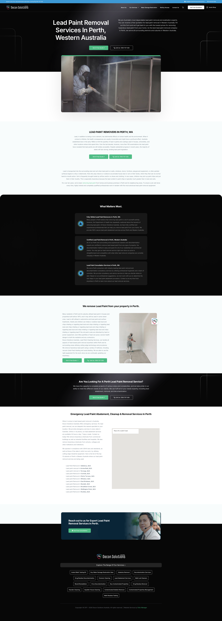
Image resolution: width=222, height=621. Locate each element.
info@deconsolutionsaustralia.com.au (195, 1)
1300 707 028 (39, 1)
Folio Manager (142, 607)
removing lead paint (89, 183)
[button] (183, 7)
